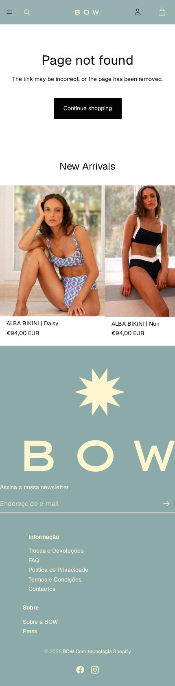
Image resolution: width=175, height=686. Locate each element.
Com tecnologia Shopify (103, 651)
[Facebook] (80, 670)
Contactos (41, 588)
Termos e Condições (54, 579)
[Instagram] (95, 670)
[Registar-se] (166, 503)
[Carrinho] (162, 12)
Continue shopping (87, 108)
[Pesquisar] (27, 12)
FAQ (33, 560)
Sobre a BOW (40, 621)
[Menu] (9, 12)
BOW (68, 651)
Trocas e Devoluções (55, 550)
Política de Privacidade (58, 569)
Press (30, 631)
